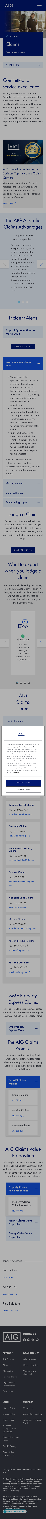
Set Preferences (23, 789)
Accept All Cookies (23, 783)
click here (16, 772)
